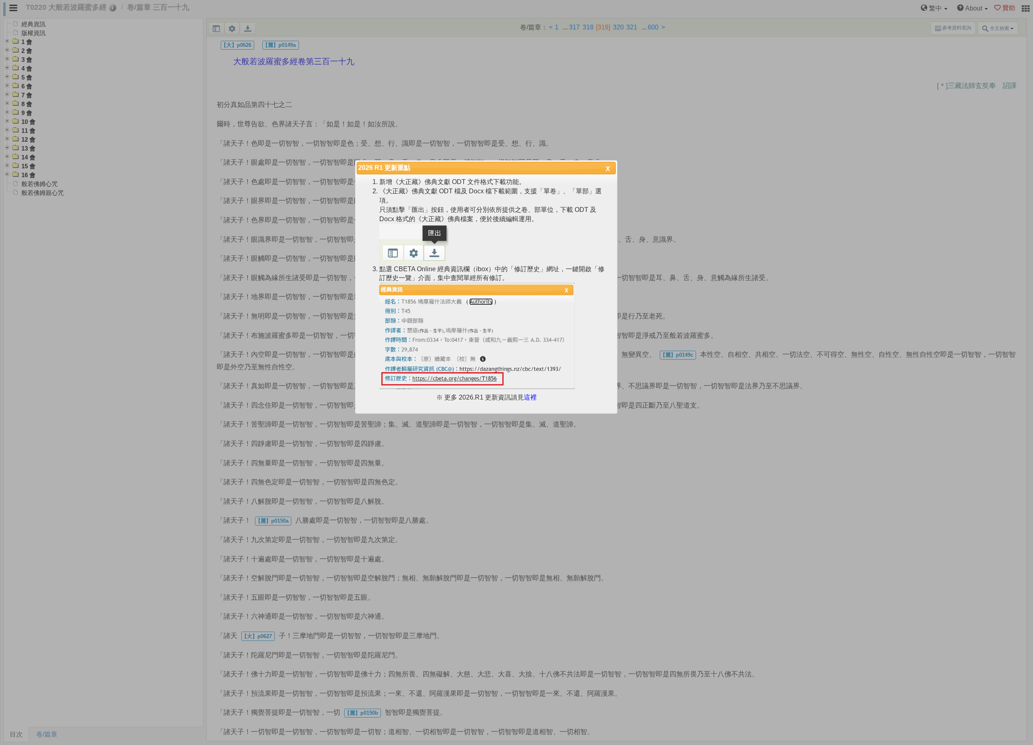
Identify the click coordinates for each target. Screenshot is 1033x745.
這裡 (530, 397)
